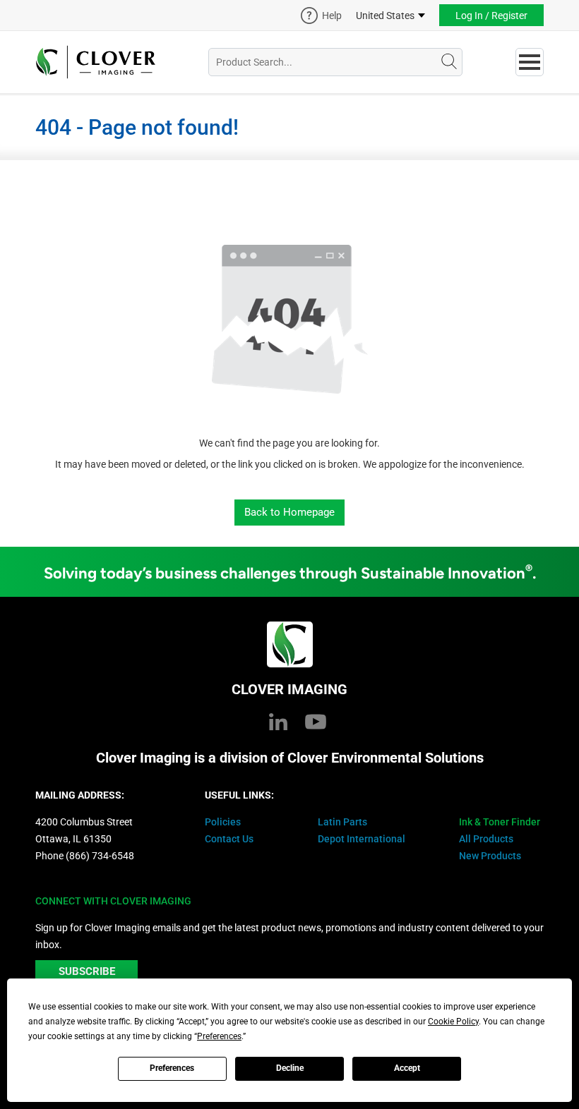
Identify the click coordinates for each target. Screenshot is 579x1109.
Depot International (361, 838)
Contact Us (229, 838)
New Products (490, 855)
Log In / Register (491, 15)
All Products (486, 838)
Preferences (172, 1068)
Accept (407, 1068)
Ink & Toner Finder (499, 822)
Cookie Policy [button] (453, 1021)
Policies (223, 822)
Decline (290, 1068)
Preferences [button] (219, 1036)
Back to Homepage (289, 512)
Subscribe (87, 971)
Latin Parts (342, 822)
